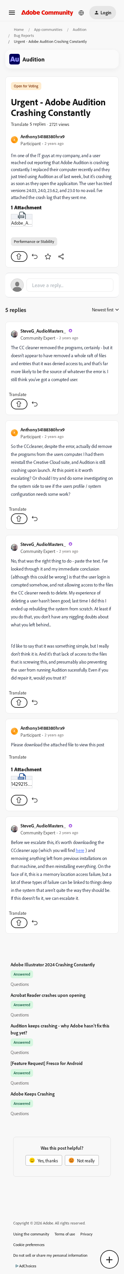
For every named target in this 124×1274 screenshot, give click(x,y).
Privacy (86, 1233)
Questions (20, 984)
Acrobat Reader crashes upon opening (48, 995)
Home (19, 29)
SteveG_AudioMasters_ (43, 331)
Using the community (31, 1233)
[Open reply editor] (62, 285)
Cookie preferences (29, 1244)
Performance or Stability (34, 241)
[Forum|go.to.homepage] (47, 12)
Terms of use (65, 1233)
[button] (12, 15)
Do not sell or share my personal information (50, 1255)
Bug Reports (24, 35)
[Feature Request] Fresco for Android (47, 1063)
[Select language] (81, 12)
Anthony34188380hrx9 (43, 136)
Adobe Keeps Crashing (33, 1094)
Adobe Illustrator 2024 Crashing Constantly (53, 964)
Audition (79, 29)
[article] (62, 368)
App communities (48, 29)
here (80, 850)
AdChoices (27, 1265)
